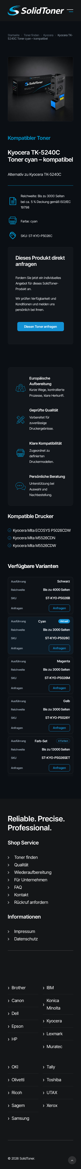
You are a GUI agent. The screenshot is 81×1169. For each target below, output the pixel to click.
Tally (49, 1067)
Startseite (13, 35)
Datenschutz (26, 938)
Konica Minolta (51, 1004)
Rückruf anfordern (31, 902)
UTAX (50, 1092)
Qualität (21, 864)
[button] (73, 10)
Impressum (24, 931)
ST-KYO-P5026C (57, 638)
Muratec (52, 1046)
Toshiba (52, 1080)
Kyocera (48, 35)
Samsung (18, 1118)
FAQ (18, 887)
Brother (17, 987)
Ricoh (15, 1092)
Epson (15, 1026)
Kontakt (21, 894)
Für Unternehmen (30, 879)
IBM (48, 987)
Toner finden (31, 35)
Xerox (50, 1105)
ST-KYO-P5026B (58, 598)
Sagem (16, 1105)
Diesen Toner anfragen (40, 327)
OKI (13, 1067)
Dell (13, 1013)
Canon (16, 1000)
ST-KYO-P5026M (57, 678)
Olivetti (16, 1080)
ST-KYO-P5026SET (56, 758)
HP (12, 1039)
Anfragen (59, 608)
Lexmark (53, 1034)
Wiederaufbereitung (32, 872)
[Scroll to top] (72, 1160)
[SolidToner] (36, 10)
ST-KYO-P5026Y (57, 718)
